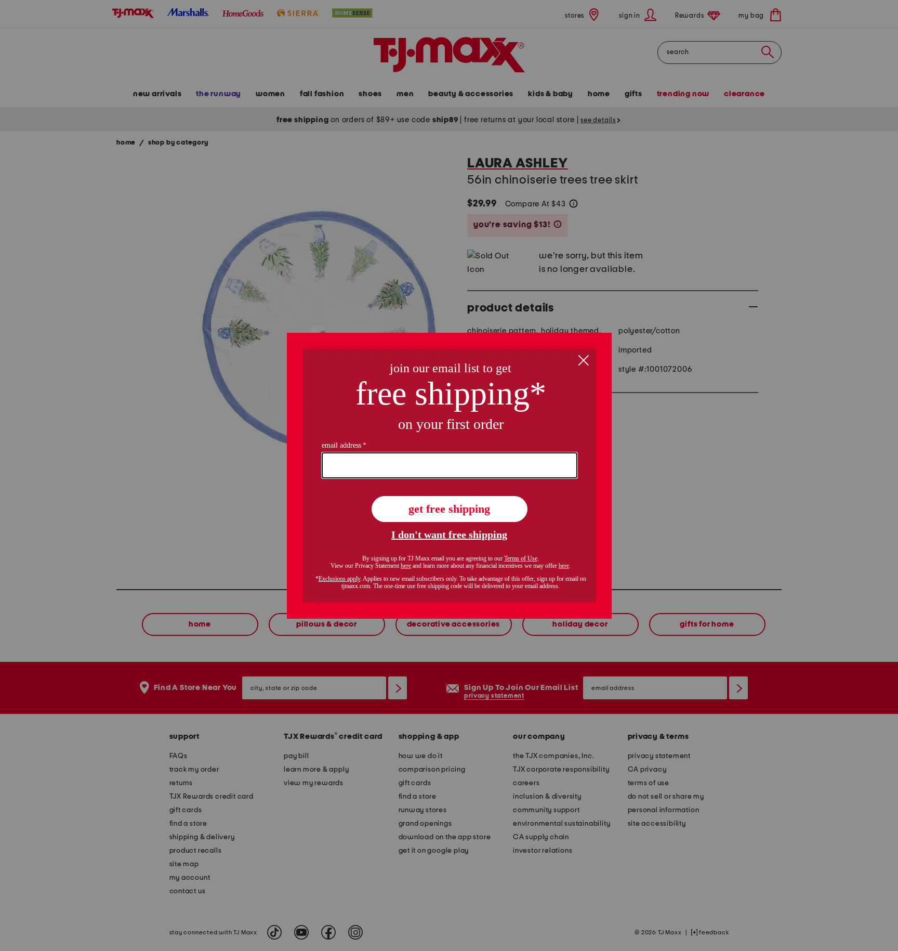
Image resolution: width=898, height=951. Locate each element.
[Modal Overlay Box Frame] (449, 476)
